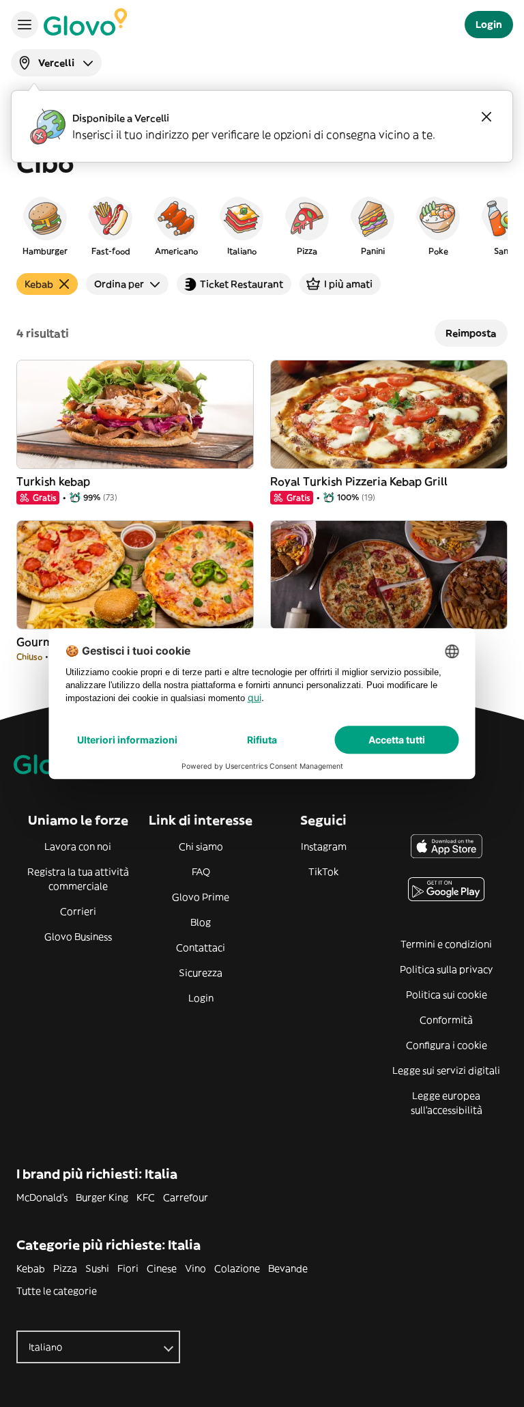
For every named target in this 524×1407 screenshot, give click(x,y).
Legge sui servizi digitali (446, 1070)
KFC (145, 1197)
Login (201, 998)
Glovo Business (78, 936)
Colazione (237, 1268)
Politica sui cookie (446, 995)
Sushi (97, 1268)
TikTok (323, 872)
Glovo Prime (200, 897)
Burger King (102, 1197)
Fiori (128, 1268)
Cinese (162, 1268)
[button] (45, 225)
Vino (195, 1268)
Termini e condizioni (446, 944)
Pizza (65, 1268)
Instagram (324, 846)
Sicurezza (200, 973)
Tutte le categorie (56, 1291)
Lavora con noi (77, 846)
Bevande (288, 1268)
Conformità (446, 1020)
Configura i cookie (446, 1045)
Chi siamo (201, 846)
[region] (262, 225)
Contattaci (200, 947)
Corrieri (78, 911)
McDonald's (42, 1197)
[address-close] (486, 116)
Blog (200, 922)
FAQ (201, 872)
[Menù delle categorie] (24, 24)
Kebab (30, 1268)
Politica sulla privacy (446, 969)
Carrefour (185, 1197)
